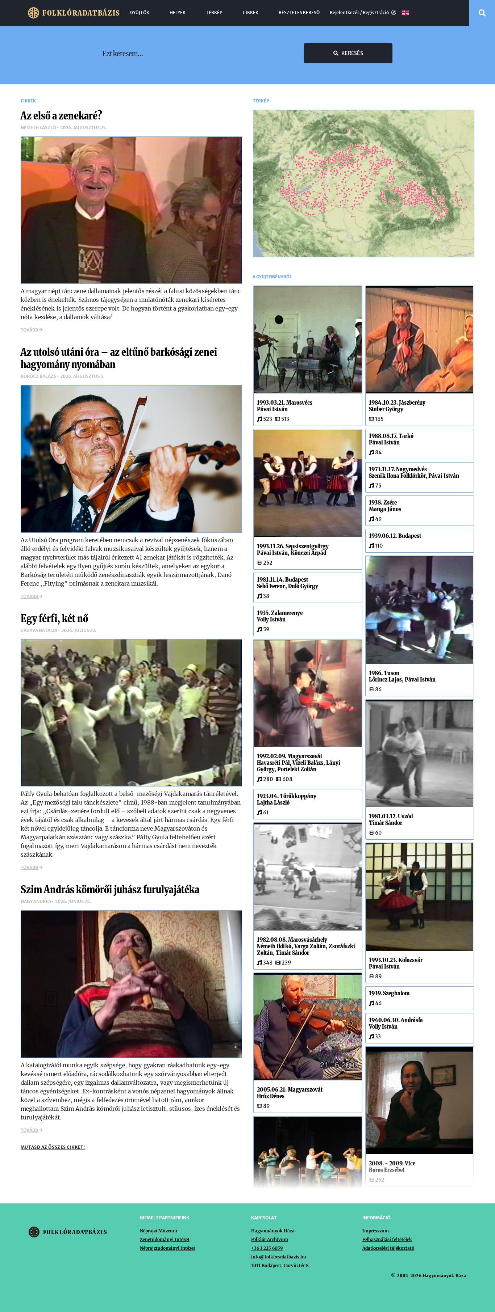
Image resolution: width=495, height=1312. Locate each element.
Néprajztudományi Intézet (167, 1248)
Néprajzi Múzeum (158, 1230)
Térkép (214, 12)
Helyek (178, 12)
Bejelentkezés (344, 12)
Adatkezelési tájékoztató (388, 1248)
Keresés (352, 53)
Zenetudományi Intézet (165, 1239)
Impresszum (375, 1230)
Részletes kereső (299, 12)
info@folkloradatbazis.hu (278, 1257)
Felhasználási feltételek (387, 1239)
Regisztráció (376, 12)
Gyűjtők (139, 12)
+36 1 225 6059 (267, 1248)
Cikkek (250, 12)
